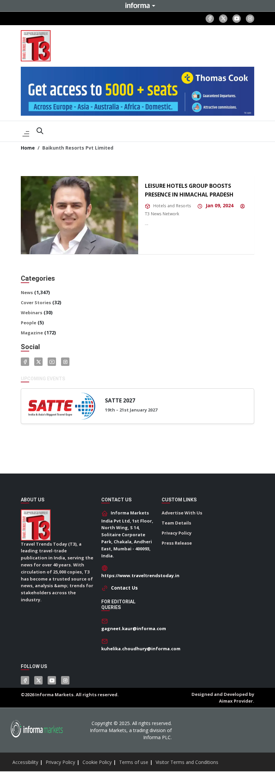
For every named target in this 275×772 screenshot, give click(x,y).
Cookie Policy (97, 762)
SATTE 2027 (120, 400)
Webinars (31, 313)
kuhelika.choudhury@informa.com (140, 649)
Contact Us (124, 588)
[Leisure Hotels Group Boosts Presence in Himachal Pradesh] (79, 215)
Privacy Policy (176, 533)
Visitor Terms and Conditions (187, 762)
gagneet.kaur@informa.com (133, 628)
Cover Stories (36, 302)
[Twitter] (38, 361)
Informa (137, 5)
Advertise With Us (182, 513)
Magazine (32, 333)
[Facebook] (210, 18)
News (27, 292)
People (28, 323)
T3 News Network (162, 214)
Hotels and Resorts (172, 206)
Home (28, 148)
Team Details (176, 523)
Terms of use (133, 762)
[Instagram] (250, 18)
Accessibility (25, 762)
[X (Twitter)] (223, 18)
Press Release (177, 543)
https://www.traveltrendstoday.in (140, 575)
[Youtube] (236, 18)
